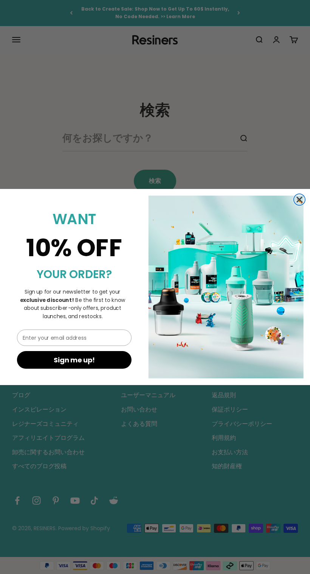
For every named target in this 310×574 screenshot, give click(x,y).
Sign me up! (74, 360)
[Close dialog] (299, 199)
